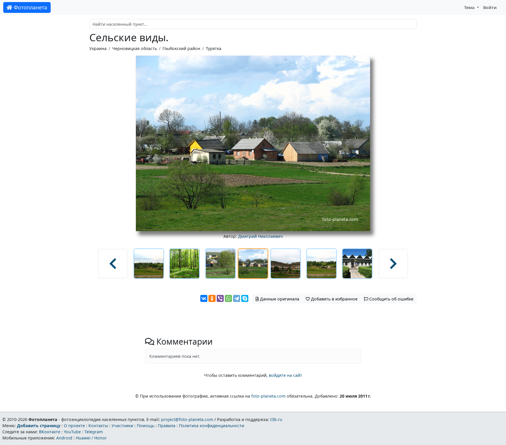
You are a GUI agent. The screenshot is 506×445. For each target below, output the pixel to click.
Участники (122, 425)
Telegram (93, 431)
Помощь (145, 425)
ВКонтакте (49, 431)
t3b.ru (276, 419)
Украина (98, 48)
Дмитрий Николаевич (260, 236)
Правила (166, 425)
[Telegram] (236, 298)
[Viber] (220, 298)
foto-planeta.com (268, 396)
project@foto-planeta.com (187, 419)
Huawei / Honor (91, 438)
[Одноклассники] (212, 298)
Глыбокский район (181, 48)
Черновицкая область (134, 48)
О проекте (74, 425)
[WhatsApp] (228, 298)
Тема (470, 7)
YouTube (72, 431)
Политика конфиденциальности (211, 425)
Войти (490, 7)
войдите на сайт (285, 375)
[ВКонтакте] (203, 298)
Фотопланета (29, 7)
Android (64, 438)
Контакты (98, 425)
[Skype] (244, 298)
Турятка (213, 48)
